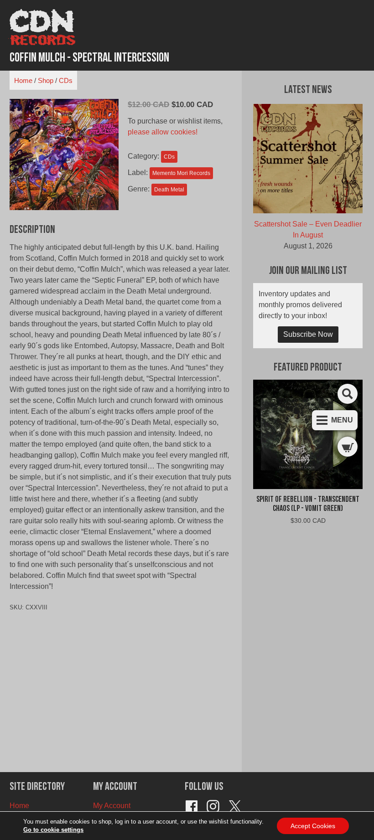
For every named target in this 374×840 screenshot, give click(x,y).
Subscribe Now (308, 334)
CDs (66, 80)
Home (23, 80)
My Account (111, 805)
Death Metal (169, 189)
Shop (45, 80)
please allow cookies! (162, 132)
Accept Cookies (313, 826)
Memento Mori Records (181, 173)
